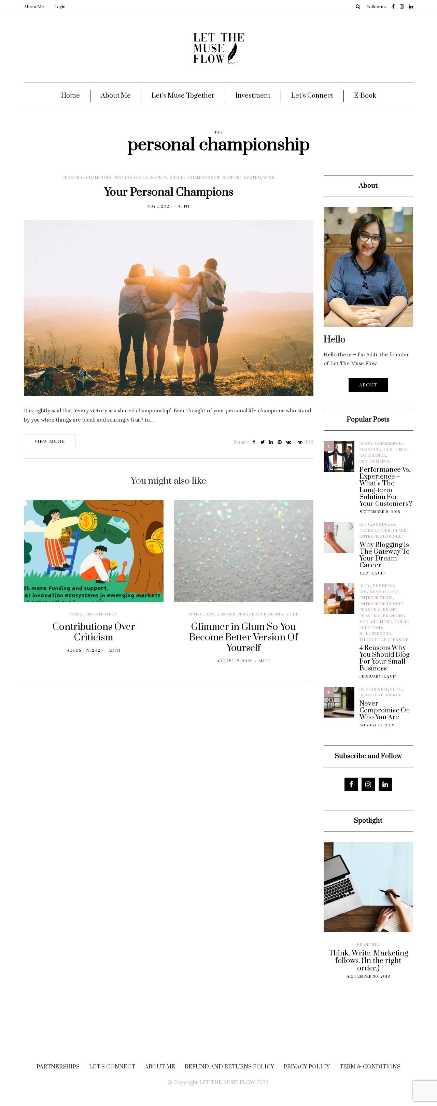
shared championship (195, 177)
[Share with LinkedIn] (271, 442)
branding (371, 449)
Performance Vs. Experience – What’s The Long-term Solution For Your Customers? (386, 487)
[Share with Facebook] (254, 442)
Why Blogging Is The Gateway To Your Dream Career (385, 555)
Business (384, 524)
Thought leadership (384, 640)
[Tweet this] (262, 442)
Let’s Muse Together (183, 95)
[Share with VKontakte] (288, 442)
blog (365, 524)
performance (375, 461)
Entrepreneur (376, 598)
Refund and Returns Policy (229, 1066)
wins (269, 177)
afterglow (201, 614)
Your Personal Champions (168, 192)
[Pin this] (280, 442)
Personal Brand (378, 610)
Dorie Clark (392, 530)
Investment (253, 95)
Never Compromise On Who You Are (385, 710)
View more (49, 441)
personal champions (87, 177)
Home (70, 95)
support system (242, 177)
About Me (34, 7)
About (368, 385)
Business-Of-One (379, 592)
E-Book (365, 95)
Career (368, 530)
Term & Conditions (369, 1066)
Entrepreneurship (381, 536)
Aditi (183, 206)
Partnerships (58, 1066)
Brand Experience (381, 443)
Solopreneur (375, 634)
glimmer (226, 614)
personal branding (260, 614)
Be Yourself (374, 689)
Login (60, 7)
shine (292, 614)
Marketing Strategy (93, 614)
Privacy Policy (307, 1066)
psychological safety (140, 177)
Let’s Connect (312, 95)
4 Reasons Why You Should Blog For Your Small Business (385, 658)
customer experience (357, 950)
